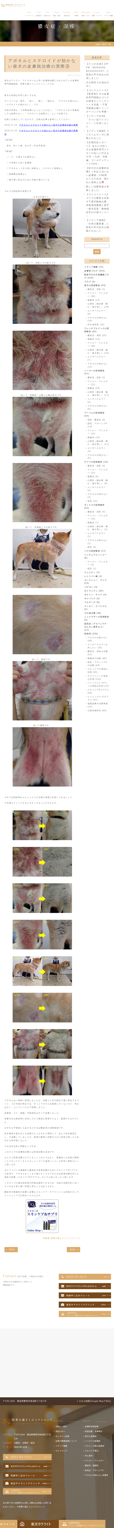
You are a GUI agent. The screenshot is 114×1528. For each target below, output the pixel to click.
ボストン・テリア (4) (95, 595)
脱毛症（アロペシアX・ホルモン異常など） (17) (96, 627)
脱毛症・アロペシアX (94, 1470)
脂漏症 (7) (93, 522)
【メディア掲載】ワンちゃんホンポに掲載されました (97, 134)
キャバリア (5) (92, 598)
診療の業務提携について (66, 1441)
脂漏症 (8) (93, 476)
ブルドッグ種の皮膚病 (94, 1446)
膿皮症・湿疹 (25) (97, 335)
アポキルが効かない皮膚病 (96, 1475)
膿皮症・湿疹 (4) (96, 466)
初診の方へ (60, 1431)
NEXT (73, 1249)
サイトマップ (61, 1451)
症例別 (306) (91, 634)
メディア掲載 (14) (93, 267)
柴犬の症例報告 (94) (95, 285)
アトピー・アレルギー (94, 1460)
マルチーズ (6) (92, 602)
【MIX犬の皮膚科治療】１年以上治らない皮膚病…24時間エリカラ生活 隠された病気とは (97, 175)
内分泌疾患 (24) (96, 324)
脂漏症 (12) (94, 300)
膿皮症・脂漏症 (91, 1465)
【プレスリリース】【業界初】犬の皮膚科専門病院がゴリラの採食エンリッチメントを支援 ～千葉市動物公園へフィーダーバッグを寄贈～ (97, 101)
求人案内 (89, 1456)
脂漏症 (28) (94, 388)
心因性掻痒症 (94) (97, 710)
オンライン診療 (62, 1436)
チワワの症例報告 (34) (96, 462)
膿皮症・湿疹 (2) (96, 377)
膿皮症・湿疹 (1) (96, 289)
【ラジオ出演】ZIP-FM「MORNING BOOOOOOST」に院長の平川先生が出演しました (98, 71)
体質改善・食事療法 (93, 1431)
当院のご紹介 (61, 1426)
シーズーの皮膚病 (92, 1441)
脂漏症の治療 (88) (97, 658)
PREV (12, 1249)
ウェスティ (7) (92, 572)
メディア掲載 (61, 1446)
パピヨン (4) (91, 587)
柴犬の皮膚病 (90, 1436)
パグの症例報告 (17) (95, 551)
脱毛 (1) (92, 568)
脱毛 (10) (93, 501)
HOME (97, 44)
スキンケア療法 (91, 1451)
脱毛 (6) (92, 547)
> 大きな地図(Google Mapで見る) (94, 1401)
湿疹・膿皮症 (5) (96, 420)
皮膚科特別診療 (91, 1426)
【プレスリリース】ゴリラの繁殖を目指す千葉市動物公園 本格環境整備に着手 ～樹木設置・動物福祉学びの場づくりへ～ (97, 205)
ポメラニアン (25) (93, 591)
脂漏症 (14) (94, 339)
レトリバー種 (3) (93, 576)
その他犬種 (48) (92, 613)
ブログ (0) (89, 282)
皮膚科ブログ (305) (94, 271)
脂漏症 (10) (94, 437)
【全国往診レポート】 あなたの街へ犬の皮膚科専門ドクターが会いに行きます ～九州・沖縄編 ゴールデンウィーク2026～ (97, 153)
